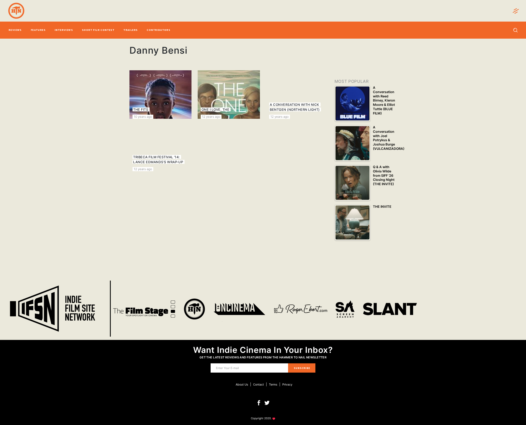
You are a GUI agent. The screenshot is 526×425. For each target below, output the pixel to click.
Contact (258, 384)
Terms (273, 384)
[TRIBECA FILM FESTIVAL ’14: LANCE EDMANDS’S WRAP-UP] (160, 147)
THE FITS (140, 109)
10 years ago (143, 117)
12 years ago (211, 117)
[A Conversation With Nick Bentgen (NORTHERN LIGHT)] (297, 94)
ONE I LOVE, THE (215, 109)
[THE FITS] (160, 94)
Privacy (287, 384)
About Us (242, 384)
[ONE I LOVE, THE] (229, 94)
